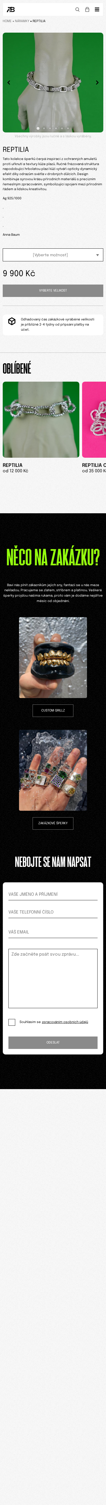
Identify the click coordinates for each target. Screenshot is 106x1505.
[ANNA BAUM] (11, 9)
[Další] (97, 82)
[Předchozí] (9, 82)
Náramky (22, 21)
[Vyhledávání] (77, 9)
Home (7, 21)
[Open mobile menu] (97, 9)
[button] (38, 128)
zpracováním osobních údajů (65, 1022)
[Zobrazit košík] (87, 9)
